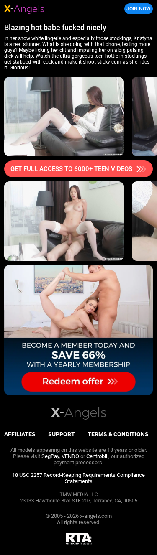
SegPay (50, 456)
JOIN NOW (138, 9)
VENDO (70, 456)
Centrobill (97, 456)
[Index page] (52, 9)
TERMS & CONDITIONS (118, 434)
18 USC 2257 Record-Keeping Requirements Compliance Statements (78, 478)
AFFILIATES (20, 434)
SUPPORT (61, 434)
